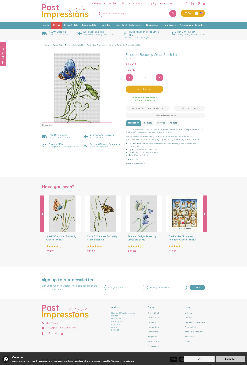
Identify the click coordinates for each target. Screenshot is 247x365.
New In (45, 25)
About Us (189, 341)
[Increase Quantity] (159, 77)
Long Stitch (153, 327)
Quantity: (131, 70)
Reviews (3, 52)
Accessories (153, 346)
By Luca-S (130, 58)
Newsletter (190, 336)
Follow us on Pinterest (199, 3)
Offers (56, 25)
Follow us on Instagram (204, 3)
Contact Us (139, 3)
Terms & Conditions (194, 331)
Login (170, 3)
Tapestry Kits (154, 317)
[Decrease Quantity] (129, 77)
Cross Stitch (153, 313)
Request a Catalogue (195, 322)
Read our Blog (192, 3)
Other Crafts (154, 341)
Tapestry (152, 322)
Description (133, 123)
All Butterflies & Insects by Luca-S (147, 108)
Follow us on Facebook (186, 3)
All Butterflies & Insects (165, 115)
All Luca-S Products (189, 108)
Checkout (187, 13)
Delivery (148, 123)
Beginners (152, 336)
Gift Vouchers (110, 3)
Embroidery (153, 331)
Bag (196, 13)
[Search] (172, 13)
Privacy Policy (191, 327)
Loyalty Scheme (156, 3)
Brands (199, 25)
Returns (161, 123)
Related (173, 123)
